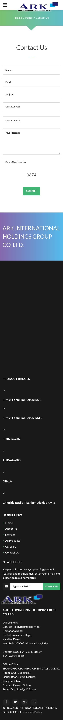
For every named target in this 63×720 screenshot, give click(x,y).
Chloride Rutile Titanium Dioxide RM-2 (29, 502)
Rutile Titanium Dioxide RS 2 (22, 400)
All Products (12, 540)
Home (18, 17)
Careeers (10, 546)
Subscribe (51, 586)
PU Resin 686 (11, 460)
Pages (29, 17)
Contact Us (12, 552)
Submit (31, 190)
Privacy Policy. (33, 712)
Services (10, 534)
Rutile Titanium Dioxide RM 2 (22, 418)
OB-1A (7, 481)
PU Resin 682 (11, 439)
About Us (11, 528)
